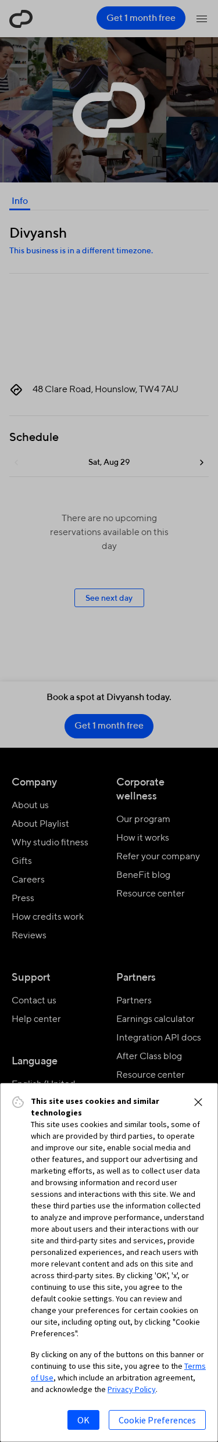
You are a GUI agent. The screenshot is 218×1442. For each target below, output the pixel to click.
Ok (83, 1420)
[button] (198, 1102)
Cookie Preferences (157, 1420)
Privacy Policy (132, 1389)
